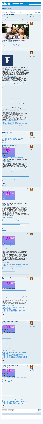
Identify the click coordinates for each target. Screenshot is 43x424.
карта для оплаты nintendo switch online (9, 76)
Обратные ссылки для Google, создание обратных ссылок (12, 333)
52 (32, 26)
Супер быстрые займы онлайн (15, 136)
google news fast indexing (7, 22)
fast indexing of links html (15, 44)
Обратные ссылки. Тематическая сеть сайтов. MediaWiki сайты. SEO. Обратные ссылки (14, 398)
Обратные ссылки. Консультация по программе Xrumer (11, 311)
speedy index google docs (6, 39)
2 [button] (39, 12)
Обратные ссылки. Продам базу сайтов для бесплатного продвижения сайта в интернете (15, 265)
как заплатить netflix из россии (7, 124)
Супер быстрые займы (19, 138)
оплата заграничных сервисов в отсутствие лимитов (11, 123)
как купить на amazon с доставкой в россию (9, 122)
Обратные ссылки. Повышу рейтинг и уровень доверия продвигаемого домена (14, 269)
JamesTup (31, 54)
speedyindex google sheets (24, 44)
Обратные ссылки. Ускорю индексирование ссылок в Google (12, 355)
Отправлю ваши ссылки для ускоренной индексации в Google (12, 157)
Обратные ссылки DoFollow (6, 161)
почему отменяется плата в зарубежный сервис (7, 52)
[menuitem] (7, 7)
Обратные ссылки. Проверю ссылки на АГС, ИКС (10, 220)
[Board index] (6, 3)
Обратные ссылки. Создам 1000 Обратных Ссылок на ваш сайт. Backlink (14, 173)
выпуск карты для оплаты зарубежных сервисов (10, 85)
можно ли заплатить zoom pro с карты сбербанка (10, 125)
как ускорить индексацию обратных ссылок (9, 171)
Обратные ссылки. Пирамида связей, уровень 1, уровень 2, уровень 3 (14, 310)
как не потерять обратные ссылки (8, 305)
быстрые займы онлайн (7, 132)
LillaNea (31, 14)
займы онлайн (12, 138)
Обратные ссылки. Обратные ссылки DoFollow (10, 146)
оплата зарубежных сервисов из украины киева (10, 120)
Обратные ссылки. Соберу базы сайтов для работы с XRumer (12, 354)
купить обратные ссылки (6, 262)
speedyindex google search (6, 44)
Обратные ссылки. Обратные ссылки (8, 270)
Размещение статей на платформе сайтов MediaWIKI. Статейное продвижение (13, 201)
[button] (40, 12)
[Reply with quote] (27, 14)
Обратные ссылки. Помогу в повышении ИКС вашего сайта (12, 219)
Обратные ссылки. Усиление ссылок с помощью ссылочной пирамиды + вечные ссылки (14, 313)
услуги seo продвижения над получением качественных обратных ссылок (14, 350)
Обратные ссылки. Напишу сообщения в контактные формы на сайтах (14, 267)
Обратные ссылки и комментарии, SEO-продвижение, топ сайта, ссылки (14, 377)
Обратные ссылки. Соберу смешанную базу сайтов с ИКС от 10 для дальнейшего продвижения (13, 180)
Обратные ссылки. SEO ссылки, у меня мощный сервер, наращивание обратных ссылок (14, 353)
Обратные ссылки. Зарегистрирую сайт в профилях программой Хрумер (14, 356)
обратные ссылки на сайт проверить (8, 217)
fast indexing (4, 45)
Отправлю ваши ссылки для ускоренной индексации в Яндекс (12, 245)
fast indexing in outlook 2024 (11, 45)
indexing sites (4, 142)
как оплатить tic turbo (23, 123)
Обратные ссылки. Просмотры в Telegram (9, 309)
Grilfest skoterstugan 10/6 (8, 11)
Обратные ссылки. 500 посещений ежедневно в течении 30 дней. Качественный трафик (13, 222)
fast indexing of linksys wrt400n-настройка (9, 41)
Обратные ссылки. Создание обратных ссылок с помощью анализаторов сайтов (14, 175)
